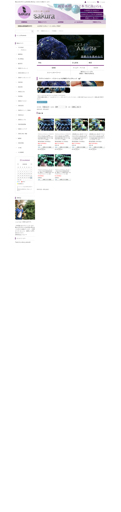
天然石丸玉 (21, 115)
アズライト (23, 50)
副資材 (19, 138)
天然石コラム (97, 22)
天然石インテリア (22, 129)
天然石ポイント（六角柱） (25, 110)
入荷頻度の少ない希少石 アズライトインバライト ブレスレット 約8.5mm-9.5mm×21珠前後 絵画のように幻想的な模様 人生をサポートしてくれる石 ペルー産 (97, 136)
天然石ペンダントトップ (24, 77)
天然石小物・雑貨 (22, 133)
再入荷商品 (21, 59)
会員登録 (60, 22)
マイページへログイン (92, 2)
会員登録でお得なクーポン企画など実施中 (49, 26)
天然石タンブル (22, 119)
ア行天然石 (54, 30)
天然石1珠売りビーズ (23, 73)
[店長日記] (25, 219)
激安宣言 (20, 63)
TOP (38, 30)
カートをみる (102, 2)
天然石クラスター (22, 101)
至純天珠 (20, 87)
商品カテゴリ (42, 22)
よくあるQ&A (78, 22)
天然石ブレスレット (45, 30)
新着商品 (24, 22)
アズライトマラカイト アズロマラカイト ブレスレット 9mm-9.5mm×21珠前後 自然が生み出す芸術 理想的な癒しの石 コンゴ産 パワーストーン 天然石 (46, 136)
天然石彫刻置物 (22, 124)
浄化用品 (20, 96)
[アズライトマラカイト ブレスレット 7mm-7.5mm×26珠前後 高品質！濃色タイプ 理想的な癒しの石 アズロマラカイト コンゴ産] (46, 165)
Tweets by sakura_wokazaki (23, 242)
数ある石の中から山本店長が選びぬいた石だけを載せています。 (33, 2)
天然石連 (20, 82)
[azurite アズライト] (53, 86)
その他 (19, 147)
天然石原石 (21, 105)
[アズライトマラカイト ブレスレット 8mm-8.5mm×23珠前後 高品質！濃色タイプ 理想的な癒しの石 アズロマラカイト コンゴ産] (63, 165)
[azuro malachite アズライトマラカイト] (87, 86)
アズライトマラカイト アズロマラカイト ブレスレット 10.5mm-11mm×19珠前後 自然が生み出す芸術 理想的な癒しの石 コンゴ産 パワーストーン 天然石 (63, 136)
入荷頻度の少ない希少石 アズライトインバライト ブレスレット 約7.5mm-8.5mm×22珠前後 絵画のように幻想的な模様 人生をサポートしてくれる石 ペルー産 (80, 136)
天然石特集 (21, 143)
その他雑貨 (21, 152)
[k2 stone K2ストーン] (53, 93)
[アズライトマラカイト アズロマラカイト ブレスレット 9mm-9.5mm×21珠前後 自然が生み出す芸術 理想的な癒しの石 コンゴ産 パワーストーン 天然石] (46, 129)
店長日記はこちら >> (21, 234)
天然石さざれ (21, 91)
